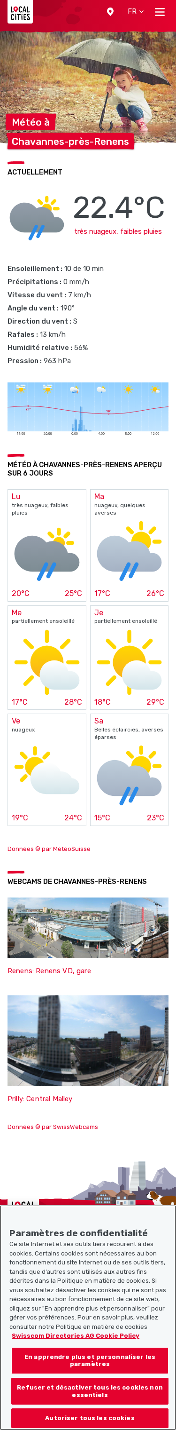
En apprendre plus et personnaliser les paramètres (89, 1360)
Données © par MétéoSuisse (49, 848)
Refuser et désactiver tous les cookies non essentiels (89, 1391)
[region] (88, 1317)
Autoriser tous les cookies (89, 1418)
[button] (110, 12)
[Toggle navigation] (159, 11)
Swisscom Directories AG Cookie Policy (75, 1335)
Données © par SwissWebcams (53, 1126)
